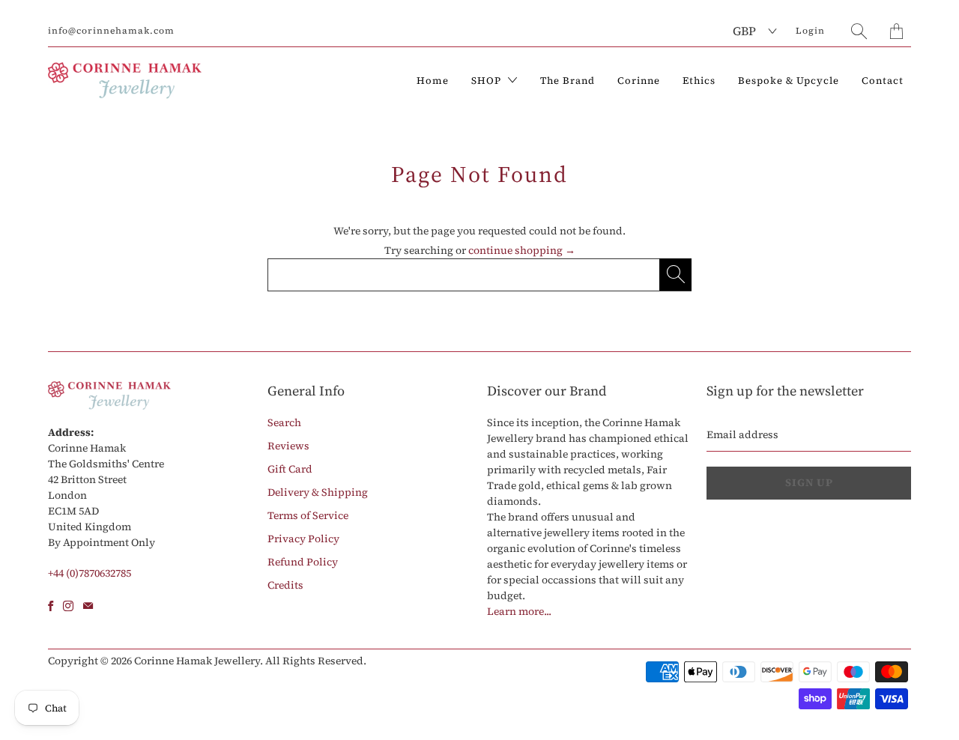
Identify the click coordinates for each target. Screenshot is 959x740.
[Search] (859, 31)
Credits (285, 584)
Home (433, 80)
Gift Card (289, 468)
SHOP (487, 80)
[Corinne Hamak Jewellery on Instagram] (68, 606)
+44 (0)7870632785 (89, 572)
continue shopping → (521, 250)
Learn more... (519, 611)
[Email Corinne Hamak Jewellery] (88, 606)
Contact (883, 80)
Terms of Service (307, 515)
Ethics (699, 80)
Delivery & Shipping (317, 492)
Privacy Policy (303, 538)
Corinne (638, 80)
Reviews (288, 445)
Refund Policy (302, 561)
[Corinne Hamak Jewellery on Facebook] (50, 606)
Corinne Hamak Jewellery (197, 660)
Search (284, 422)
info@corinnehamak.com (111, 31)
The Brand (567, 80)
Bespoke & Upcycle (788, 80)
